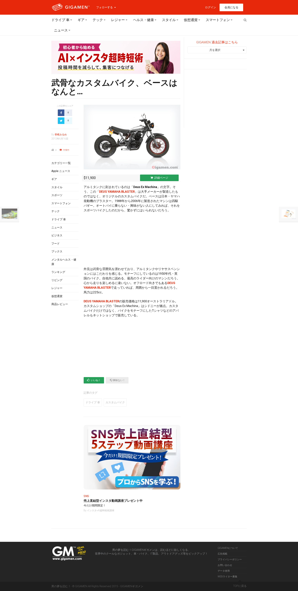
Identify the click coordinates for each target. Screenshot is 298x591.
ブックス (56, 251)
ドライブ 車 (60, 20)
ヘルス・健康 (143, 20)
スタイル (169, 20)
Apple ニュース (60, 171)
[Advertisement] (64, 365)
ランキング (58, 272)
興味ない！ (118, 380)
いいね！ (95, 380)
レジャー (118, 20)
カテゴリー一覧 (61, 163)
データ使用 (224, 570)
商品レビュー (59, 304)
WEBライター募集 (227, 576)
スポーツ (56, 195)
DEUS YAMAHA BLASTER (117, 191)
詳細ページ (161, 177)
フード (55, 243)
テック (98, 20)
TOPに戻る (240, 586)
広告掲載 (222, 553)
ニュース (61, 30)
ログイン (210, 7)
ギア (81, 20)
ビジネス (56, 235)
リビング (56, 280)
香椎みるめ (61, 134)
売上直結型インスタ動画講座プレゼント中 (113, 500)
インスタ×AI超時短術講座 (100, 510)
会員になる (231, 7)
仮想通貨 (191, 20)
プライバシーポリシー (230, 559)
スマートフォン (218, 20)
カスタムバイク (115, 402)
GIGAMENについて (228, 548)
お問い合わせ (225, 565)
